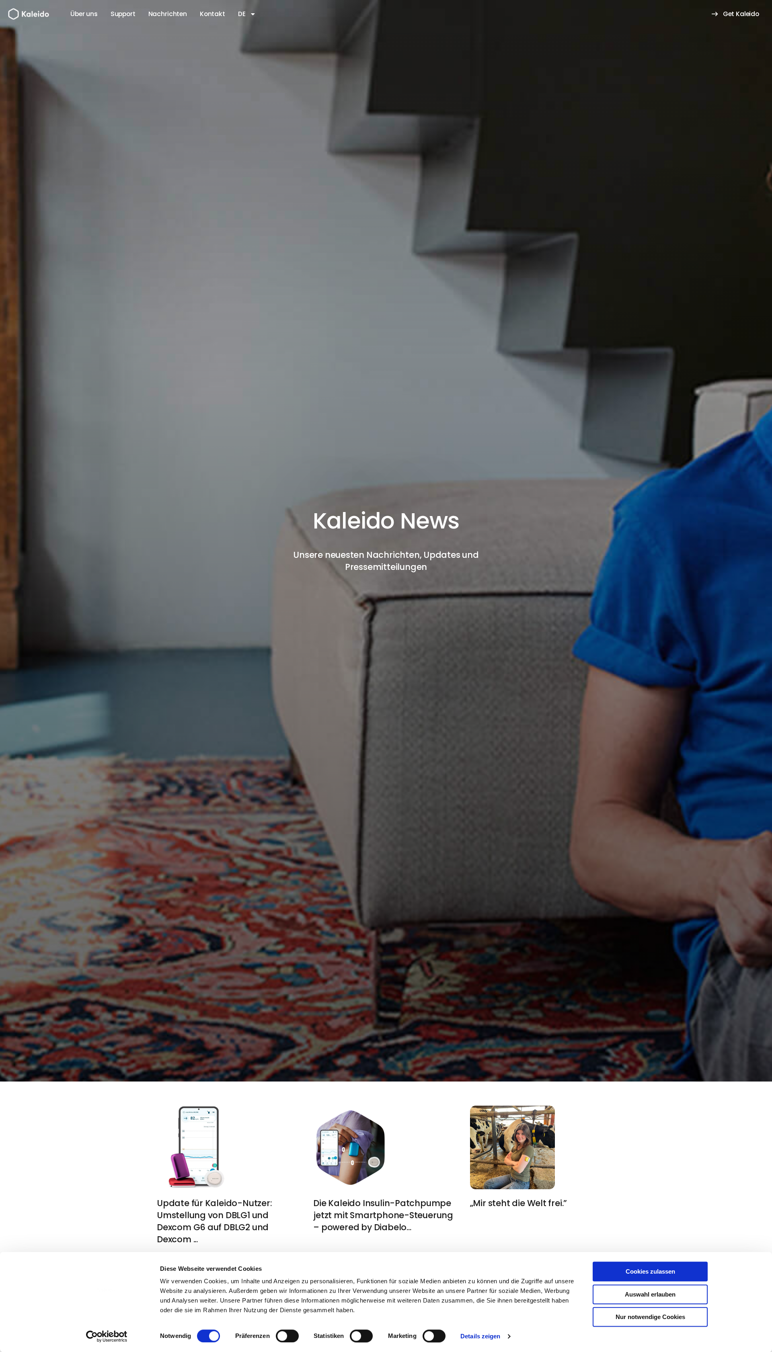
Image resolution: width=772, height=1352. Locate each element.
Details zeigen (480, 1336)
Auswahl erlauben (650, 1294)
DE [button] (242, 13)
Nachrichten (167, 13)
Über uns (84, 13)
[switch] (287, 1335)
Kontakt (212, 13)
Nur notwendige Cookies (650, 1316)
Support (123, 13)
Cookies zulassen (650, 1271)
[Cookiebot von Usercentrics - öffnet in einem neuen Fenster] (107, 1336)
